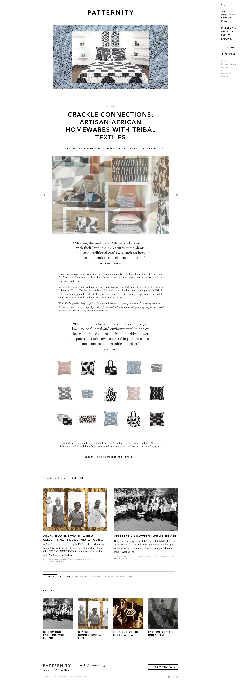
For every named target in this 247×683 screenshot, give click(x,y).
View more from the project (63, 478)
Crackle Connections (159, 556)
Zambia (73, 560)
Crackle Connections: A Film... (89, 635)
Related (49, 590)
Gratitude (225, 73)
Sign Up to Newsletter (165, 667)
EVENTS (225, 35)
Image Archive (228, 14)
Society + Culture (121, 556)
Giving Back (145, 556)
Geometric (226, 67)
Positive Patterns (228, 64)
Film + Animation (62, 560)
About (224, 11)
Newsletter (233, 48)
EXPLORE (226, 38)
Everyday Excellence (230, 61)
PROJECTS (227, 31)
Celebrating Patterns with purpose (145, 536)
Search (224, 5)
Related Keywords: (69, 576)
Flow (223, 70)
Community (59, 562)
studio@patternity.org (92, 665)
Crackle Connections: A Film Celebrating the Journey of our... (73, 538)
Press (224, 21)
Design (110, 576)
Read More (66, 555)
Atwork (84, 676)
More (224, 76)
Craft (104, 576)
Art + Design (48, 560)
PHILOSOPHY (228, 28)
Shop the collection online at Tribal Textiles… (110, 456)
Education (126, 558)
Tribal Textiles (83, 560)
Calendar (226, 18)
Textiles (129, 576)
